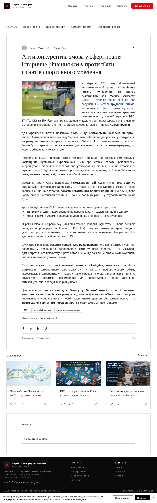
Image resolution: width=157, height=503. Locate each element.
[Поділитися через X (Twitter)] (30, 328)
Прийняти (142, 497)
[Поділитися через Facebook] (23, 328)
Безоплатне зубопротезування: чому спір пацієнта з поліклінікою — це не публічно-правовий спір (128, 393)
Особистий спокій (109, 27)
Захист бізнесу (55, 27)
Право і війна (31, 27)
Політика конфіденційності (75, 499)
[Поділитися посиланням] (45, 328)
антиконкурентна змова (68, 310)
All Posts (11, 27)
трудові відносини (42, 310)
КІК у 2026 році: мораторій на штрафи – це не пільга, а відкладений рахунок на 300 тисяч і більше (78, 393)
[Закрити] (153, 498)
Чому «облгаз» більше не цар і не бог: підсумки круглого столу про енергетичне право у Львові (28, 393)
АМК (26, 310)
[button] (146, 27)
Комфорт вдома (81, 27)
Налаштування (122, 497)
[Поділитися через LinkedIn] (38, 328)
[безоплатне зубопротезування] (128, 373)
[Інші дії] (133, 48)
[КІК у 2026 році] (78, 373)
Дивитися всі (144, 355)
